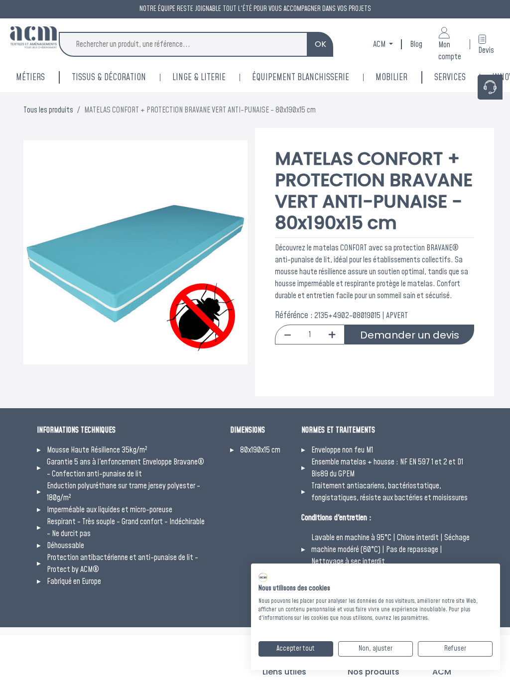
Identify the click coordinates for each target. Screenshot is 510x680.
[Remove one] (287, 334)
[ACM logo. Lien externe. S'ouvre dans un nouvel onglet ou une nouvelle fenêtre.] (262, 577)
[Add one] (332, 334)
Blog (416, 44)
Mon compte (449, 50)
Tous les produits (48, 110)
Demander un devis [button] (409, 335)
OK (320, 44)
